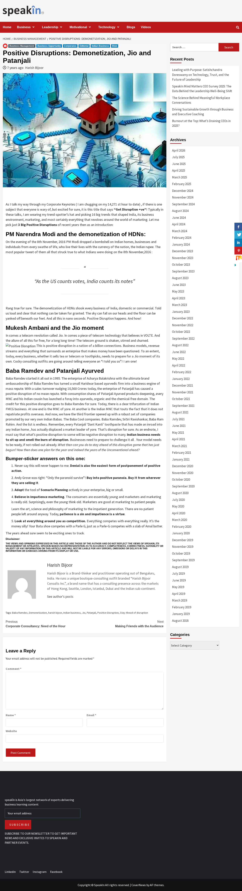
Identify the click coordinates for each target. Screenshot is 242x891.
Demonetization (38, 612)
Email (91, 715)
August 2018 (180, 621)
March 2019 (179, 600)
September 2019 (183, 560)
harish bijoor (55, 612)
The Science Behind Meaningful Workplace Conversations (201, 100)
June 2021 (179, 426)
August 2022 (180, 345)
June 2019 (179, 580)
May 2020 (178, 506)
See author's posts (60, 596)
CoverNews (138, 885)
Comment (13, 669)
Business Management (21, 46)
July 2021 (178, 419)
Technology (106, 27)
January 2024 (181, 244)
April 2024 (178, 224)
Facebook (56, 872)
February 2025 (181, 184)
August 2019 (180, 567)
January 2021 (181, 459)
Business (24, 27)
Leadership (50, 27)
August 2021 (180, 412)
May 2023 (178, 291)
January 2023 (181, 312)
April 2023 (178, 298)
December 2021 (182, 385)
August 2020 (180, 493)
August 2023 (180, 278)
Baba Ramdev (20, 612)
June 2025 (179, 164)
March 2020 (179, 520)
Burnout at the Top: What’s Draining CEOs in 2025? (201, 123)
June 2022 (179, 352)
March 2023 (179, 305)
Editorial (84, 46)
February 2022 (181, 372)
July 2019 (178, 573)
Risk (114, 46)
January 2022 (181, 379)
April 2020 (178, 513)
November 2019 (182, 547)
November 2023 (182, 258)
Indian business (72, 612)
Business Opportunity (49, 46)
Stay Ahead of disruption (134, 612)
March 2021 (179, 446)
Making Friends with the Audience (139, 624)
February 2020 (181, 526)
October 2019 (181, 553)
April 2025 (178, 170)
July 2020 (178, 500)
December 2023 (182, 251)
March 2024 (179, 231)
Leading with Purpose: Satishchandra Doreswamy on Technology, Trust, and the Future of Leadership (200, 75)
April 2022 (178, 365)
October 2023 (181, 264)
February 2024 (181, 238)
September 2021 (183, 406)
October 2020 (181, 479)
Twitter (24, 872)
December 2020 (182, 466)
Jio (83, 612)
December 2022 (182, 318)
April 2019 (178, 594)
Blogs (131, 27)
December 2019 (182, 540)
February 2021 (181, 453)
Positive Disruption (108, 612)
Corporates (70, 46)
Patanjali (91, 612)
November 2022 (182, 325)
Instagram (40, 872)
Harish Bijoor (34, 67)
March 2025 (179, 177)
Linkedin (10, 872)
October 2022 (181, 332)
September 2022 (183, 338)
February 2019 (181, 607)
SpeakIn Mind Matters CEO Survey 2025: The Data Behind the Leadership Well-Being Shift (202, 88)
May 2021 (178, 432)
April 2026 (178, 150)
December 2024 (182, 191)
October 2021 (181, 399)
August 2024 (180, 211)
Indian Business (100, 46)
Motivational (78, 27)
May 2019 (178, 587)
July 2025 (178, 157)
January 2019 (181, 614)
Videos (146, 27)
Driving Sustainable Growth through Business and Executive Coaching (202, 111)
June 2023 (179, 285)
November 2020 (182, 473)
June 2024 (179, 218)
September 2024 (183, 204)
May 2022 (178, 358)
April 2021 (178, 439)
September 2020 (183, 486)
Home (7, 27)
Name (11, 715)
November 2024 (182, 197)
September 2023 (183, 271)
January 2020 (181, 533)
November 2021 (182, 392)
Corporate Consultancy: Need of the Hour (35, 624)
